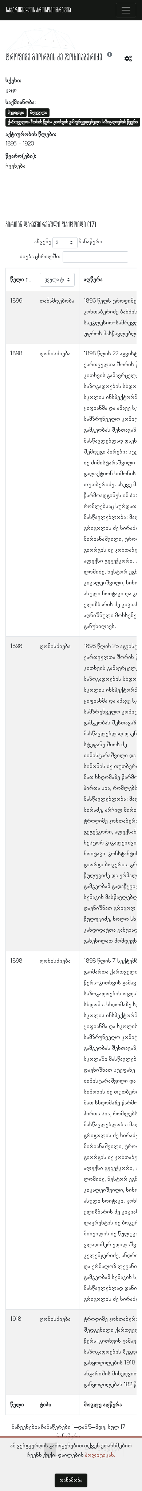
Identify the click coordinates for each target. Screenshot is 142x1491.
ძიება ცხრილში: (40, 256)
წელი (17, 279)
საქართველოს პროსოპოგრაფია (38, 10)
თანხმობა (71, 1480)
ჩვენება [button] (15, 166)
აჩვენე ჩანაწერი (68, 242)
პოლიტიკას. (100, 1455)
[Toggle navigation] (126, 10)
